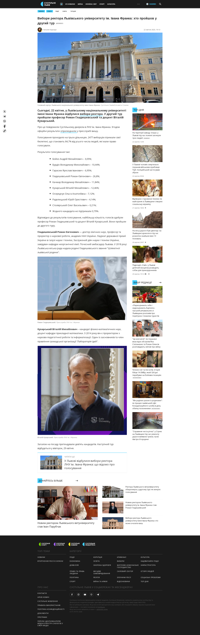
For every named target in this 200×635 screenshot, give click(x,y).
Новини (41, 557)
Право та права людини (77, 572)
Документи (43, 613)
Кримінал (121, 557)
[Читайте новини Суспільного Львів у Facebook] (72, 594)
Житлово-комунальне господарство (128, 566)
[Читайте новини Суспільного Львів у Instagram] (78, 594)
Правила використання (49, 605)
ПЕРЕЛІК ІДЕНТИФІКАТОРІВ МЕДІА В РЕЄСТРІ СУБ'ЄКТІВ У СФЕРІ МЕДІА (50, 623)
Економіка (75, 561)
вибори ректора (91, 114)
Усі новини (70, 4)
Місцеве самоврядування (101, 572)
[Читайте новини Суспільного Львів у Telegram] (98, 594)
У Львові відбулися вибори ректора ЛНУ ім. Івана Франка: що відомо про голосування (89, 464)
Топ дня (73, 11)
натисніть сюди (102, 609)
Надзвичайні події (150, 561)
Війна (80, 4)
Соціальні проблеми (151, 577)
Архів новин (43, 597)
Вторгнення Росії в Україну (50, 561)
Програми (42, 617)
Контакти (42, 593)
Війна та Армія (100, 581)
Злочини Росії (124, 577)
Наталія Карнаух (49, 30)
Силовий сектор (125, 571)
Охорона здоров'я (102, 565)
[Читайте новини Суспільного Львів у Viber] (91, 594)
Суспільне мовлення (48, 601)
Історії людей (147, 571)
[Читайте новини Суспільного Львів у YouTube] (85, 594)
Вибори (120, 561)
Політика (74, 577)
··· (138, 4)
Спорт (102, 4)
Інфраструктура (148, 565)
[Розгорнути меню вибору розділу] (61, 4)
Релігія (96, 577)
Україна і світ (91, 4)
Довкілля (74, 565)
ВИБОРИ (41, 11)
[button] (5, 111)
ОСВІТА (49, 11)
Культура (111, 4)
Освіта (64, 11)
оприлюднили (68, 131)
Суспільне (101, 607)
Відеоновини (123, 581)
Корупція (97, 557)
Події (57, 11)
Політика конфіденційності (51, 609)
